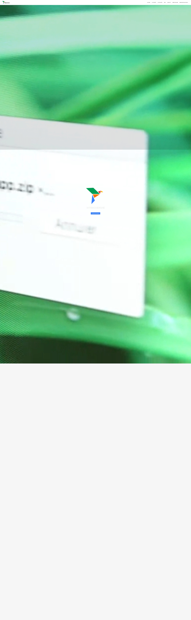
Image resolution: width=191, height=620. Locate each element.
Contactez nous (95, 213)
